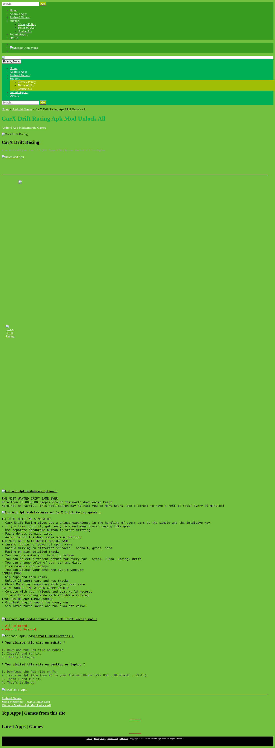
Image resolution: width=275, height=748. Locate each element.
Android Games (20, 17)
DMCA (14, 37)
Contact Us (25, 31)
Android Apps (18, 14)
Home (13, 10)
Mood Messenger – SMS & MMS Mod (26, 701)
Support (15, 20)
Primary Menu (11, 61)
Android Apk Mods (14, 127)
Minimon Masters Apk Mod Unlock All (26, 705)
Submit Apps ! (19, 34)
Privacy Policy (27, 24)
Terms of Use (26, 27)
